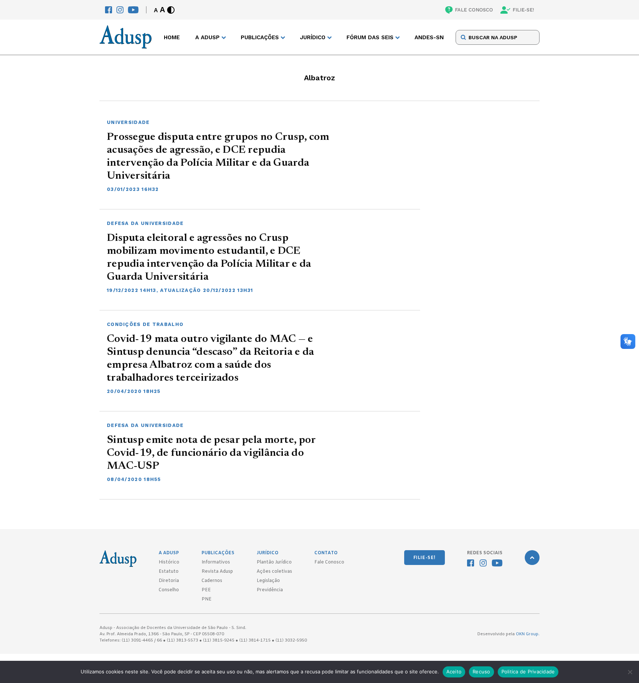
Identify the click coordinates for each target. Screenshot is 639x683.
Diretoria (169, 581)
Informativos (216, 562)
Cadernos (212, 581)
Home (172, 37)
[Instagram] (120, 9)
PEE (206, 590)
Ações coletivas (274, 572)
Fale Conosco (329, 562)
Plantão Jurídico (274, 562)
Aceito (454, 671)
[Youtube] (133, 9)
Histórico (169, 562)
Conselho (169, 590)
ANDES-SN (429, 37)
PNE (207, 599)
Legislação (268, 581)
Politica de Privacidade (528, 671)
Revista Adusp (217, 572)
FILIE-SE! (523, 10)
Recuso (481, 671)
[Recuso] (629, 672)
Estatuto (169, 572)
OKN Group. (528, 634)
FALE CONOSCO (474, 10)
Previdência (270, 590)
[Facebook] (108, 9)
